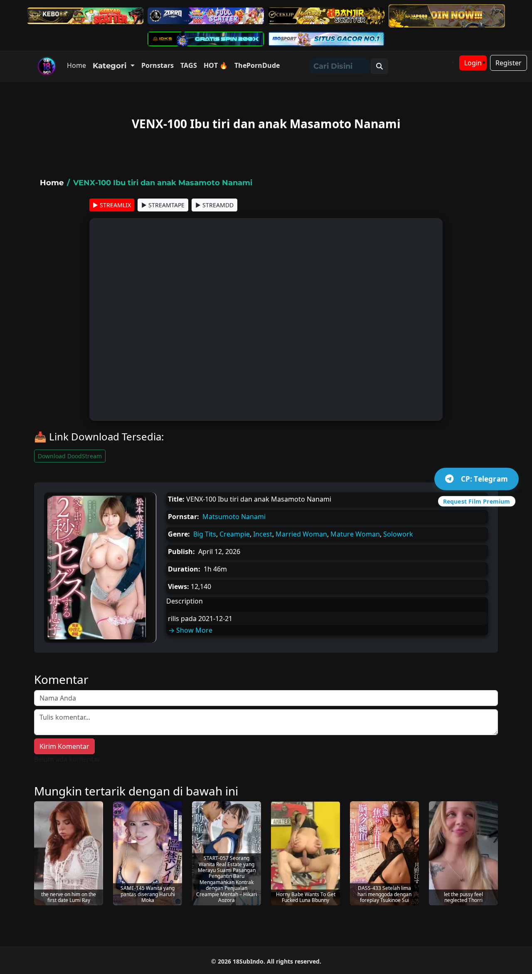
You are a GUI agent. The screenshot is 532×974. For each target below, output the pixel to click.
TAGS (188, 65)
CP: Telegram (484, 479)
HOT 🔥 (216, 65)
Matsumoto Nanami (234, 516)
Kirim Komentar (64, 746)
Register (508, 62)
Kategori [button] (110, 65)
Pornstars (157, 65)
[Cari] (379, 66)
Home (76, 65)
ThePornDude (257, 65)
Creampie (234, 534)
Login (473, 62)
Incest (262, 534)
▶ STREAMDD (214, 205)
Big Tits (204, 534)
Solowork (398, 534)
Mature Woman (355, 534)
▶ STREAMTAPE (163, 205)
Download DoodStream (70, 456)
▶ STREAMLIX (112, 205)
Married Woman (301, 534)
